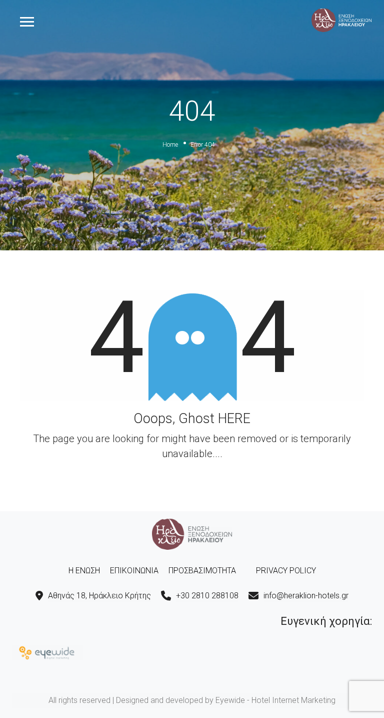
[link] (342, 20)
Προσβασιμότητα (202, 570)
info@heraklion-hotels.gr (306, 595)
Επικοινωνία (134, 570)
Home (170, 144)
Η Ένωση (84, 570)
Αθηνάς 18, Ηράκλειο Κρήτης (99, 595)
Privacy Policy (286, 570)
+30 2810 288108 (207, 595)
